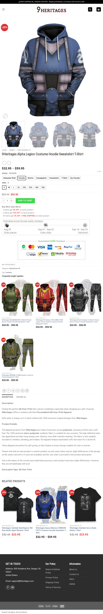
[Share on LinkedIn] (27, 391)
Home (4, 150)
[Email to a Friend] (18, 391)
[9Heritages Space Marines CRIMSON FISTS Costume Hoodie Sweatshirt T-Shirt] (51, 505)
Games (12, 150)
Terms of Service (53, 587)
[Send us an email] (12, 587)
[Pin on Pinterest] (22, 391)
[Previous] (7, 70)
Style (4, 173)
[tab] (7, 397)
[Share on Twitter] (13, 391)
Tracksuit (8, 272)
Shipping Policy (52, 582)
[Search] (90, 9)
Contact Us (74, 574)
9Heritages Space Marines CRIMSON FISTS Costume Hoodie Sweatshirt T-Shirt (51, 530)
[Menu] (3, 9)
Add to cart (25, 200)
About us (73, 569)
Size (4, 183)
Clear (99, 171)
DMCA (72, 584)
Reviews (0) (21, 397)
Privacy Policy (51, 577)
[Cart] (98, 9)
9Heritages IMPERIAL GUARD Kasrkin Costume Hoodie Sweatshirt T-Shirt (17, 376)
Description (7, 397)
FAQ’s (71, 579)
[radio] (9, 178)
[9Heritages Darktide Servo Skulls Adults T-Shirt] (85, 505)
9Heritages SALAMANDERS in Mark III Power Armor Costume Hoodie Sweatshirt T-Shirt (16, 321)
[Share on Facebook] (9, 391)
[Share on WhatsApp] (4, 391)
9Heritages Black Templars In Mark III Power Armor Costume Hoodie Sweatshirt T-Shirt (84, 321)
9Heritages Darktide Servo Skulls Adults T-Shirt (83, 529)
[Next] (96, 70)
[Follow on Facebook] (8, 587)
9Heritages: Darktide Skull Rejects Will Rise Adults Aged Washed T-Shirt (17, 529)
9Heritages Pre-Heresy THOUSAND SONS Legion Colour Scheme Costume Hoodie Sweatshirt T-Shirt (49, 322)
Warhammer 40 (24, 150)
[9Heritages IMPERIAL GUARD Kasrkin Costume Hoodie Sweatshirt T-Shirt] (17, 352)
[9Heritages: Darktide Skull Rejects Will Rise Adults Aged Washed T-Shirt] (17, 505)
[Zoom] (5, 116)
